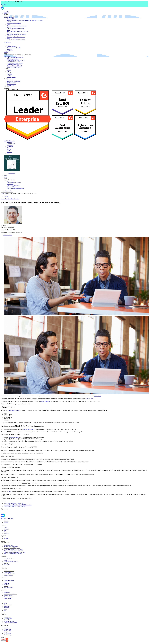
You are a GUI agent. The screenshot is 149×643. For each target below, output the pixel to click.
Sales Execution (15, 198)
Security (6, 628)
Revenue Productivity (9, 571)
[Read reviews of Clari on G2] (4, 641)
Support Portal (7, 617)
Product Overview (8, 545)
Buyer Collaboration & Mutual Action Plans (14, 552)
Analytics (9, 49)
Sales (8, 71)
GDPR (5, 632)
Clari (14, 182)
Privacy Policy (7, 630)
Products (6, 13)
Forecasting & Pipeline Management (13, 553)
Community (7, 619)
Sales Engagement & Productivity (15, 58)
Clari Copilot (13, 184)
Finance (9, 75)
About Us (9, 142)
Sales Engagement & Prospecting (12, 548)
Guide (16, 39)
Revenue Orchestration (9, 573)
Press (8, 153)
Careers (9, 149)
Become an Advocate (9, 621)
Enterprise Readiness (9, 558)
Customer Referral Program (10, 622)
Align (17, 30)
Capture (14, 22)
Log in (11, 518)
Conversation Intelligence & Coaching (13, 549)
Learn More (3, 4)
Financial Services (11, 84)
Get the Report (12, 173)
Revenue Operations (6, 198)
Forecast (16, 36)
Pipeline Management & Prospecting (16, 61)
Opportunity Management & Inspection (13, 550)
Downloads (9, 145)
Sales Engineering (11, 77)
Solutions (6, 52)
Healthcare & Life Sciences (13, 81)
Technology (10, 79)
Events (8, 150)
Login (5, 177)
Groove (15, 28)
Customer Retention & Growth (14, 66)
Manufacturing (10, 85)
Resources (6, 86)
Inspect (17, 25)
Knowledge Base (8, 618)
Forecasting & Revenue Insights (15, 63)
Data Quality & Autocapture (11, 546)
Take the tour (7, 56)
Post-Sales (9, 74)
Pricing (5, 175)
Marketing (9, 72)
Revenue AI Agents (25, 19)
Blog (8, 147)
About (5, 527)
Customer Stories (11, 143)
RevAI (5, 560)
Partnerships (10, 146)
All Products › (7, 42)
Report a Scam (7, 629)
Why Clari (6, 12)
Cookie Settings (7, 634)
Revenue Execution (8, 572)
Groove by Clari (15, 187)
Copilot (16, 33)
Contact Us (6, 529)
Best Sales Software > (9, 140)
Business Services (11, 82)
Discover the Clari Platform (10, 17)
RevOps (9, 70)
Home (2, 193)
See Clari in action (7, 190)
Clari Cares (9, 152)
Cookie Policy (7, 633)
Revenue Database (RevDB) (14, 47)
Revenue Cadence (8, 575)
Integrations (10, 50)
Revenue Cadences (11, 46)
